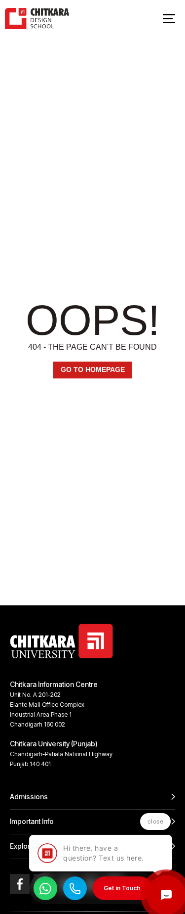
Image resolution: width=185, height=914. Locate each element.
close (156, 821)
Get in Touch (122, 888)
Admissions (29, 796)
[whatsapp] (45, 888)
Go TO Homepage (93, 370)
